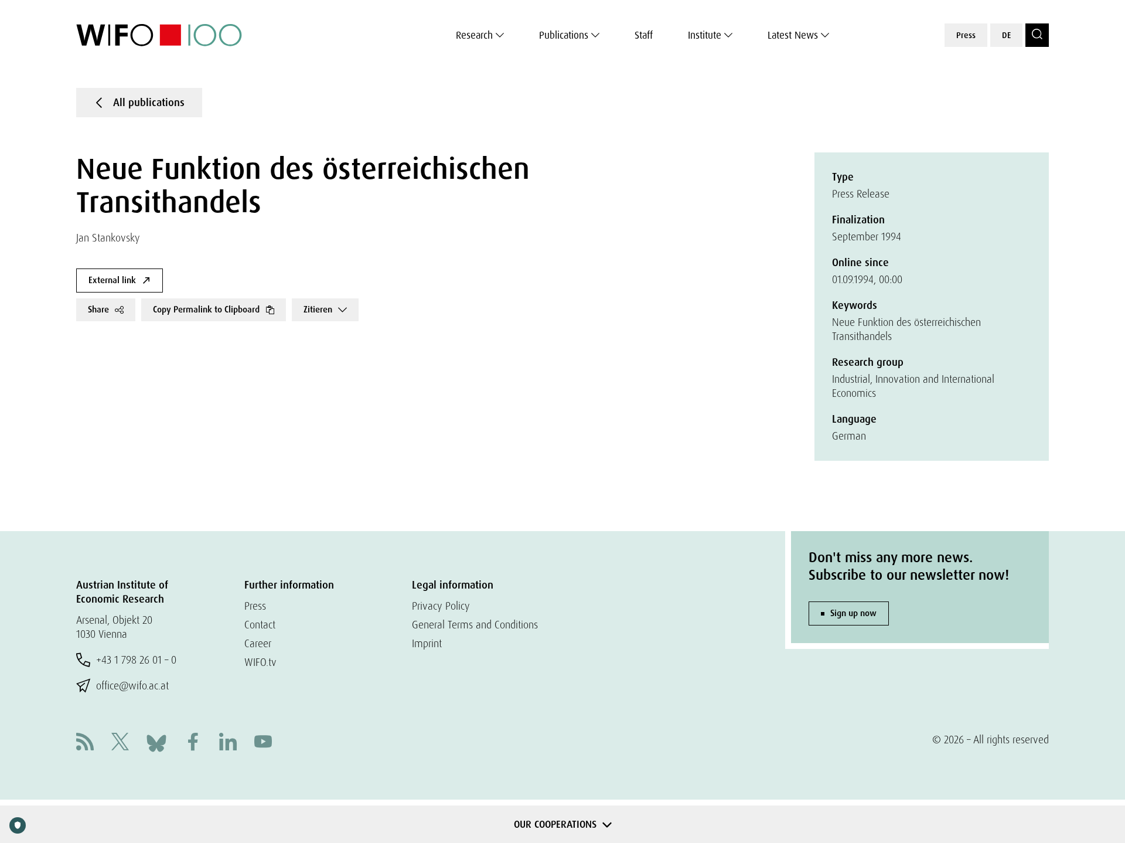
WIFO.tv (260, 662)
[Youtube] (263, 743)
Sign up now (853, 613)
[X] (120, 743)
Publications (563, 35)
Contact (259, 624)
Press (966, 35)
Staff (644, 35)
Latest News (793, 35)
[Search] (1037, 35)
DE (1006, 35)
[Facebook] (193, 743)
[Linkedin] (228, 743)
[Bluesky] (156, 741)
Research (474, 35)
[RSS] (85, 743)
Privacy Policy (441, 606)
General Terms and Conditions (475, 624)
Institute (704, 35)
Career (257, 643)
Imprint (427, 643)
